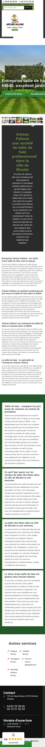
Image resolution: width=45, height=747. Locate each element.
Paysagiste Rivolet (15, 660)
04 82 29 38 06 (10, 1)
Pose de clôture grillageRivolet (30, 662)
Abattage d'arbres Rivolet (14, 672)
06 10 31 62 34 (27, 1)
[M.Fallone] (15, 22)
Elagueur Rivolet (13, 652)
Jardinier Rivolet (25, 652)
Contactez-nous (13, 94)
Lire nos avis (13, 742)
